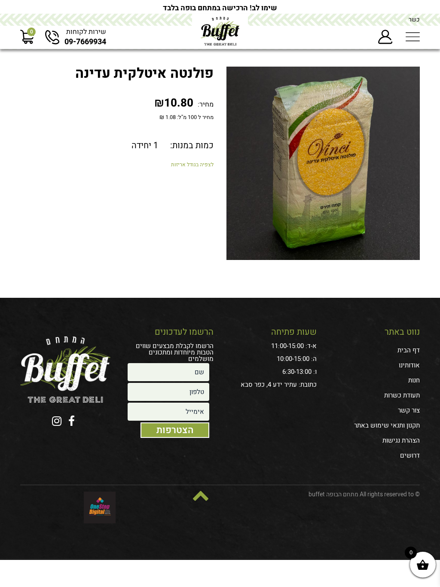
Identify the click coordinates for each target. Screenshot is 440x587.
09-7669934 (85, 42)
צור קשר (409, 410)
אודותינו (409, 365)
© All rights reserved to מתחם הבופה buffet (364, 494)
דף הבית (408, 350)
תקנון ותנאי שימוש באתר (387, 425)
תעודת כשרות (402, 395)
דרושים (410, 455)
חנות (414, 380)
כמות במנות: (192, 145)
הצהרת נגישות (401, 440)
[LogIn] (385, 37)
